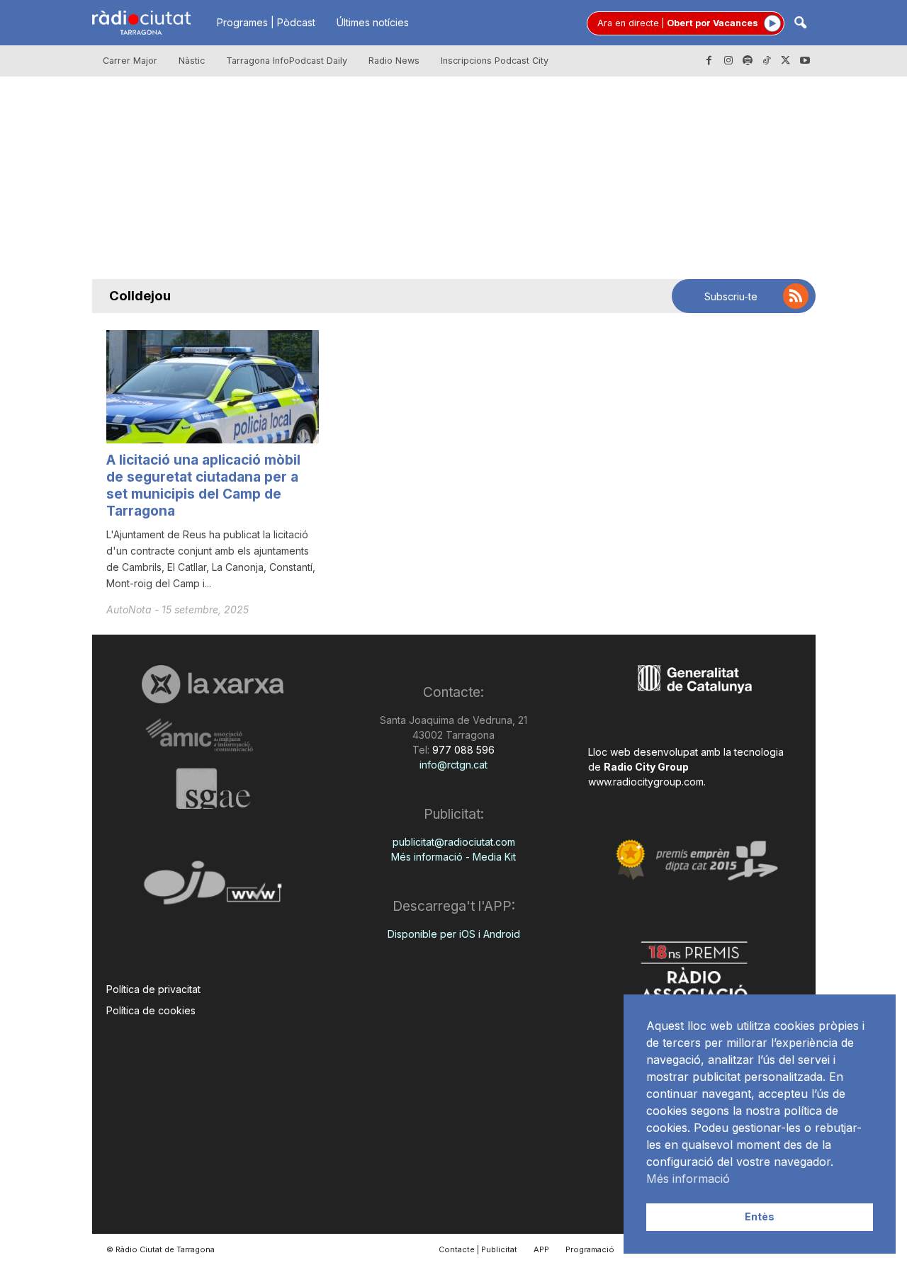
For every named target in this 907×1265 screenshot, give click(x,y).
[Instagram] (728, 61)
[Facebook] (709, 61)
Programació (589, 1249)
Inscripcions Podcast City (494, 60)
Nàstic (192, 60)
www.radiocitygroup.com (646, 782)
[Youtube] (804, 61)
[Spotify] (747, 61)
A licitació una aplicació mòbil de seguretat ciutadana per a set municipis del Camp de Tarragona (203, 485)
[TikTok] (766, 61)
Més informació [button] (688, 1179)
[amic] (213, 735)
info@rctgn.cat (453, 765)
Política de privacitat (153, 989)
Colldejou (140, 296)
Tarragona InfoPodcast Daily (286, 60)
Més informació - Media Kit (453, 857)
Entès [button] (759, 1216)
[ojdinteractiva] (213, 888)
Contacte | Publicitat (478, 1249)
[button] (800, 23)
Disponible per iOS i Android (454, 934)
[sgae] (213, 788)
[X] (785, 61)
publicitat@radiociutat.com (454, 842)
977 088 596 (462, 750)
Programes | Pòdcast (266, 22)
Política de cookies (151, 1010)
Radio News (393, 60)
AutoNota (130, 609)
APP (541, 1249)
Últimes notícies (373, 22)
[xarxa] (213, 684)
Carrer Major (130, 60)
